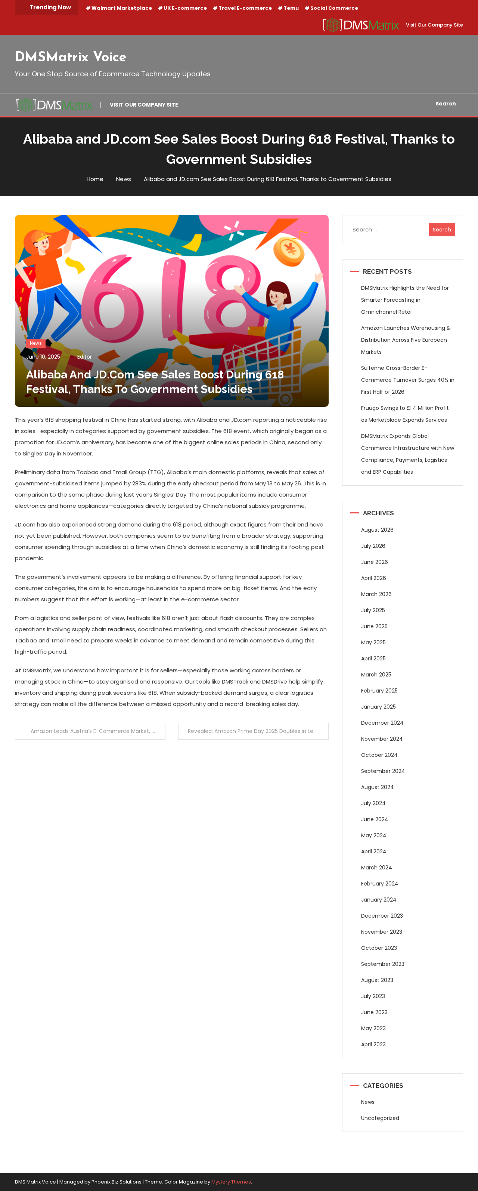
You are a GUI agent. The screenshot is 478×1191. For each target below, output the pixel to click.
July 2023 (373, 996)
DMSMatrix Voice (71, 58)
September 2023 (382, 964)
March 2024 (376, 867)
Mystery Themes (231, 1181)
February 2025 (379, 690)
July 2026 (373, 546)
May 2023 (373, 1028)
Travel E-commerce (245, 8)
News (36, 343)
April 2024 (374, 851)
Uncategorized (380, 1118)
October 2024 (379, 755)
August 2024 (377, 787)
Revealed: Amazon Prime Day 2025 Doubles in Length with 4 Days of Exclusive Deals (258, 731)
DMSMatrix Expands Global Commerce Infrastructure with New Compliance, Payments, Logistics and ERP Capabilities (407, 454)
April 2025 (373, 658)
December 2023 (382, 916)
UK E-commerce (185, 8)
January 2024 (379, 899)
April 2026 (373, 578)
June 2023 (374, 1012)
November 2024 (382, 739)
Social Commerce (334, 8)
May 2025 (373, 642)
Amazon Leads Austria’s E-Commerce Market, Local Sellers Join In (98, 731)
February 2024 (379, 883)
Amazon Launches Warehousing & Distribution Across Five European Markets (406, 340)
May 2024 (374, 835)
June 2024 (374, 819)
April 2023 (373, 1044)
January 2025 (378, 706)
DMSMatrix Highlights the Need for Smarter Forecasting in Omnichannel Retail (405, 300)
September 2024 (383, 771)
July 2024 (373, 803)
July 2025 (373, 610)
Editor (84, 356)
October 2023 (379, 948)
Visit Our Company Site (434, 24)
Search (445, 103)
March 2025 (376, 674)
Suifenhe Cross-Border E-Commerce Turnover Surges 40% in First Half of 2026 (407, 380)
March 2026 (376, 594)
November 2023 (381, 932)
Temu (291, 8)
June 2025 (374, 626)
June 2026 (374, 562)
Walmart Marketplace (121, 8)
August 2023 (377, 980)
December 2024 (382, 723)
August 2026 (377, 530)
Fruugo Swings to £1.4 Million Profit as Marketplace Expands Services (405, 414)
